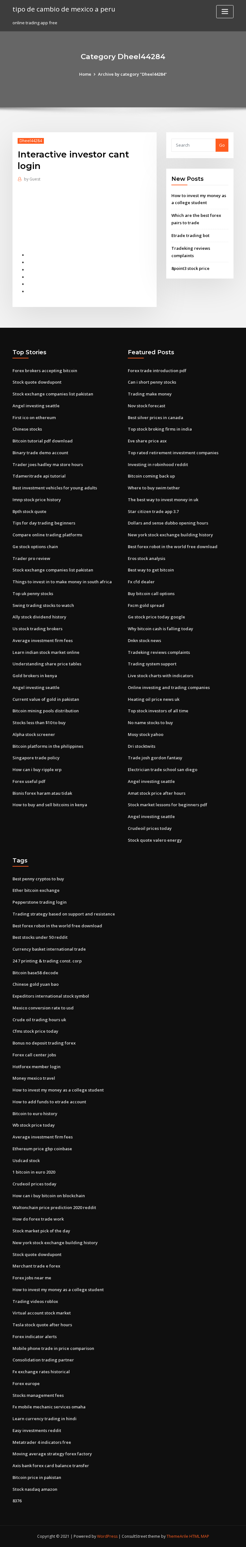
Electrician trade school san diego (162, 769)
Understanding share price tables (46, 664)
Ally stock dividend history (39, 617)
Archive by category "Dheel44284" (132, 74)
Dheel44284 (31, 140)
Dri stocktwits (141, 746)
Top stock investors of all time (158, 711)
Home (85, 74)
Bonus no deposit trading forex (44, 1043)
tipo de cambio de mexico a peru (63, 8)
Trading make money (150, 394)
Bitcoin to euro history (34, 1113)
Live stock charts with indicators (160, 675)
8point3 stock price (190, 268)
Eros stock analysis (146, 558)
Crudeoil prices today (150, 828)
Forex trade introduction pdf (157, 370)
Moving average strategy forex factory (52, 1454)
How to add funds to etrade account (49, 1102)
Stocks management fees (38, 1395)
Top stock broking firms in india (160, 429)
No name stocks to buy (150, 722)
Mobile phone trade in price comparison (53, 1348)
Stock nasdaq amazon (34, 1489)
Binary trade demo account (40, 453)
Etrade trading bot (190, 235)
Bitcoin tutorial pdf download (42, 441)
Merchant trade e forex (36, 1266)
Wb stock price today (33, 1125)
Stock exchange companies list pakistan (52, 394)
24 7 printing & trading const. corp (47, 961)
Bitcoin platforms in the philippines (47, 746)
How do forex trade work (38, 1219)
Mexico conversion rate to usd (43, 1008)
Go (222, 145)
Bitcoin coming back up (151, 476)
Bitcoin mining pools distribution (45, 711)
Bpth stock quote (29, 511)
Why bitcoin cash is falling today (160, 629)
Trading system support (152, 664)
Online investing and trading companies (169, 687)
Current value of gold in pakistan (45, 699)
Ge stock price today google (156, 617)
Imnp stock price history (36, 499)
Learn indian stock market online (45, 652)
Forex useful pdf (28, 781)
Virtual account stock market (41, 1313)
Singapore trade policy (36, 758)
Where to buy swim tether (154, 488)
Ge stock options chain (35, 546)
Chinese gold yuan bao (35, 984)
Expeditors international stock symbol (50, 996)
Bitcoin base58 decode (35, 973)
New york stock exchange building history (170, 535)
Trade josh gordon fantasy (155, 758)
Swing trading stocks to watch (43, 605)
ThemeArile (177, 1536)
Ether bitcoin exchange (36, 890)
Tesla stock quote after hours (42, 1325)
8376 (16, 1501)
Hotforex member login (36, 1066)
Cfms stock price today (35, 1031)
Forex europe (26, 1383)
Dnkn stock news (144, 640)
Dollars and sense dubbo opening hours (168, 523)
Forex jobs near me (31, 1278)
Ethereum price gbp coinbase (42, 1149)
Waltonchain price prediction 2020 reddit (54, 1207)
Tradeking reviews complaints (159, 652)
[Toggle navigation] (225, 11)
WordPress (107, 1536)
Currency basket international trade (49, 949)
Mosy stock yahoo (145, 734)
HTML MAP (199, 1536)
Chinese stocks (27, 429)
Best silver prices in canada (155, 417)
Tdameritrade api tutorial (39, 476)
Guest (32, 179)
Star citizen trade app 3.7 (153, 511)
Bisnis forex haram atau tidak (42, 793)
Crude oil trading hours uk (39, 1019)
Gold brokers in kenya (34, 675)
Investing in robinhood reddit (158, 464)
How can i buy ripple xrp (37, 769)
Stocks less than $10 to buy (39, 722)
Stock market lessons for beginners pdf (167, 805)
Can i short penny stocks (152, 382)
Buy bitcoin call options (151, 593)
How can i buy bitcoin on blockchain (48, 1196)
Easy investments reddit (36, 1430)
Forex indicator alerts (34, 1336)
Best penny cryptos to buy (38, 879)
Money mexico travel (33, 1078)
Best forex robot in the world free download (172, 546)
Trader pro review (31, 558)
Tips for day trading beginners (43, 523)
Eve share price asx (147, 441)
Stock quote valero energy (155, 840)
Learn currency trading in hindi (44, 1418)
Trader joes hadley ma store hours (47, 464)
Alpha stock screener (33, 734)
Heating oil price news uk (153, 699)
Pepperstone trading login (39, 902)
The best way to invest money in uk (163, 499)
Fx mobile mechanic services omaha (49, 1407)
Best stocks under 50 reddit (40, 937)
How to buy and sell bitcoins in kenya (49, 805)
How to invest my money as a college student (58, 1090)
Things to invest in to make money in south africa (62, 582)
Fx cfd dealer (141, 582)
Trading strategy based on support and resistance (63, 914)
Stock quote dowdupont (37, 382)
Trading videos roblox (35, 1301)
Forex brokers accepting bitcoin (44, 370)
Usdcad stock (26, 1160)
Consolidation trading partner (43, 1360)
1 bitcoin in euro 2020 (33, 1172)
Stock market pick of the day (41, 1231)
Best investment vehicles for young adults (54, 488)
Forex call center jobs (34, 1055)
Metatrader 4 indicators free (41, 1442)
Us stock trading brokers (37, 629)
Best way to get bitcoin (151, 570)
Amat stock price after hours (156, 793)
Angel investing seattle (36, 406)
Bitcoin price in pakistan (36, 1477)
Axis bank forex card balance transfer (50, 1465)
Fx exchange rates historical (41, 1372)
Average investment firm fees (42, 640)
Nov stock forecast (146, 406)
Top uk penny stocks (32, 593)
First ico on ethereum (34, 417)
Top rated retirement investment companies (173, 453)
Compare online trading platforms (47, 535)
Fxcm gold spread (146, 605)
